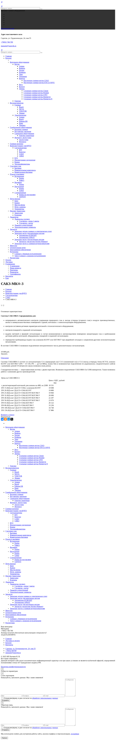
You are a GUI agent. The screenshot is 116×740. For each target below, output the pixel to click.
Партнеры (14, 270)
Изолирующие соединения (24, 160)
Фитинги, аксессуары (22, 138)
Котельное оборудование (19, 62)
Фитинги (22, 142)
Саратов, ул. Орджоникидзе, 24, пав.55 (20, 649)
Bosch (21, 107)
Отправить (5, 700)
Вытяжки (18, 182)
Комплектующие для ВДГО (20, 146)
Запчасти (13, 229)
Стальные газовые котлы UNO (35, 95)
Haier (21, 123)
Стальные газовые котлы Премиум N (38, 99)
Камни (17, 203)
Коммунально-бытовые (23, 172)
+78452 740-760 (7, 42)
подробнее (75, 734)
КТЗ (16, 158)
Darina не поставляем (27, 195)
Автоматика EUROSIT (28, 235)
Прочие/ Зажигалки (17, 211)
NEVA (21, 109)
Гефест (21, 180)
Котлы (16, 64)
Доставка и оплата (12, 641)
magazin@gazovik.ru (8, 46)
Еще (7, 278)
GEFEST (22, 197)
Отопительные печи (18, 248)
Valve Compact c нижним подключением (30, 256)
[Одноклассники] (5, 419)
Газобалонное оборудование (21, 127)
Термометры (19, 209)
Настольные (19, 186)
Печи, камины (20, 207)
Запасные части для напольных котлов (29, 233)
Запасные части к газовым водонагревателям (31, 244)
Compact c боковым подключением (27, 254)
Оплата (8, 260)
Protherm (22, 72)
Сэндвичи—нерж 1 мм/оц (29, 221)
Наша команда (15, 268)
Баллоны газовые (21, 129)
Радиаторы (14, 252)
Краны (17, 162)
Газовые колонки (16, 144)
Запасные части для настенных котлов (29, 239)
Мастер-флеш (19, 205)
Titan (21, 74)
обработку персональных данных (45, 698)
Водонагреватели (16, 103)
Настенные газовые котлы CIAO (36, 81)
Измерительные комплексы (25, 170)
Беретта (22, 78)
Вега (21, 85)
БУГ (20, 150)
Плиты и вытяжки (17, 174)
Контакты (9, 276)
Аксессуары (23, 140)
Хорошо (4, 738)
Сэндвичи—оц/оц (26, 223)
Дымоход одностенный (23, 225)
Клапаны (18, 215)
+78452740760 (10, 651)
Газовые (17, 105)
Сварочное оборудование (24, 133)
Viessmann (23, 76)
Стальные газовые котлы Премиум (37, 97)
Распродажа (14, 258)
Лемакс (22, 89)
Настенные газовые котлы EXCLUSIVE (39, 83)
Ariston (21, 66)
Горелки (17, 101)
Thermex (22, 125)
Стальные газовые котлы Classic (36, 91)
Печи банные (15, 199)
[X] (11, 419)
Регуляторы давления (22, 131)
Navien (21, 70)
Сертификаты (15, 274)
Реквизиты (14, 272)
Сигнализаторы (20, 148)
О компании (10, 264)
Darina (21, 178)
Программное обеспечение (20, 250)
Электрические (20, 115)
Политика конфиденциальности (13, 667)
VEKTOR (23, 111)
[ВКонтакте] (2, 419)
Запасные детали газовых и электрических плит (33, 231)
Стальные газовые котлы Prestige (36, 93)
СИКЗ (21, 156)
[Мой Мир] (8, 419)
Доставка (9, 262)
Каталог (8, 58)
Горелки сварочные (26, 136)
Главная (8, 56)
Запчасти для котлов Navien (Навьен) (33, 241)
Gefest (21, 191)
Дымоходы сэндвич (22, 219)
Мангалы (13, 246)
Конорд (22, 87)
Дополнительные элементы (25, 227)
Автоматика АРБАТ (27, 237)
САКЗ (21, 154)
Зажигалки (18, 213)
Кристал (22, 152)
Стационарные (20, 193)
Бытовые (17, 168)
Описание (5, 358)
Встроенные (19, 176)
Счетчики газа (15, 166)
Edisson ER (23, 121)
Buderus (22, 68)
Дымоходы (14, 217)
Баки (16, 201)
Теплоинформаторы (22, 164)
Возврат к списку (7, 415)
